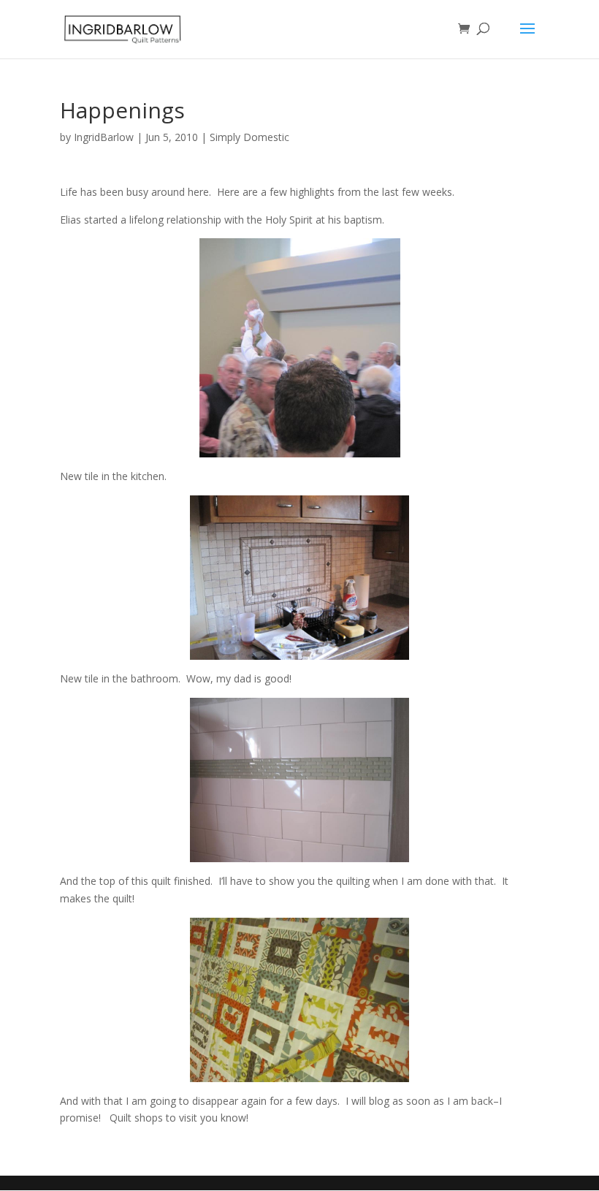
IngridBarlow (104, 137)
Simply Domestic (249, 137)
